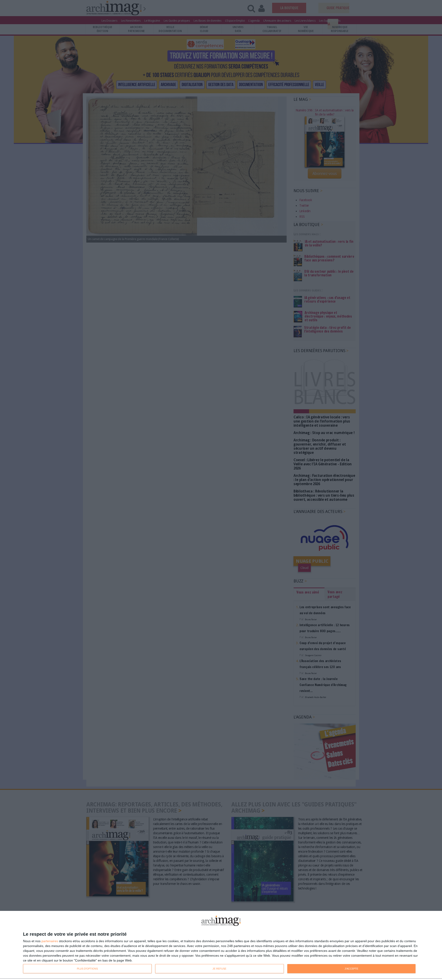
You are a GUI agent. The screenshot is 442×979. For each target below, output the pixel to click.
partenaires (49, 941)
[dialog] (221, 945)
